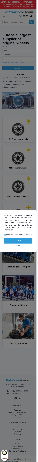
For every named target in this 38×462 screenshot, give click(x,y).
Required (9, 235)
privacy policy (10, 227)
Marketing (28, 235)
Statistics (18, 235)
